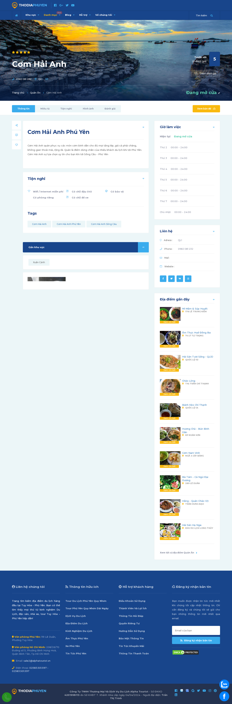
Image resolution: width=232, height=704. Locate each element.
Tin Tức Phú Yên (75, 653)
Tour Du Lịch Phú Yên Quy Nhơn (85, 600)
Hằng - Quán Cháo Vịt (195, 500)
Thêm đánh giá (207, 73)
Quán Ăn (35, 92)
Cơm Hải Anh (39, 224)
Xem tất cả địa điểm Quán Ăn (177, 552)
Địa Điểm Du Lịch (76, 623)
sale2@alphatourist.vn (37, 660)
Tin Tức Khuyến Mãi (131, 646)
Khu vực (31, 14)
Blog (68, 14)
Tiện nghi (66, 108)
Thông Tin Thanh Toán (134, 653)
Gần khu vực (36, 247)
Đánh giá (110, 108)
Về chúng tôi (104, 14)
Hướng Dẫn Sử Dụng (132, 631)
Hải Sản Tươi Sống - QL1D (197, 356)
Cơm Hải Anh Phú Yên (69, 224)
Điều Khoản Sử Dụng (132, 600)
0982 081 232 (23, 79)
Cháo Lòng (188, 380)
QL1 (40, 79)
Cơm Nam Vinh (191, 452)
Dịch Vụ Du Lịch (75, 615)
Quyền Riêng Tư (129, 623)
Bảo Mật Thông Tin (131, 638)
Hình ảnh (88, 108)
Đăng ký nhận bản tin (197, 640)
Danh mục (52, 14)
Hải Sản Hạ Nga (191, 525)
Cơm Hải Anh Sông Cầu (104, 224)
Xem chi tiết (169, 322)
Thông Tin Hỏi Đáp (131, 615)
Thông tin (23, 108)
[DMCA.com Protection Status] (185, 652)
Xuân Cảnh (39, 262)
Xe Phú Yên (72, 646)
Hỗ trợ (83, 14)
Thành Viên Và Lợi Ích (133, 608)
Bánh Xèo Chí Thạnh (194, 404)
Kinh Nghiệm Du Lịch (78, 631)
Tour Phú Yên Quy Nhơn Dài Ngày (87, 608)
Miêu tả (44, 108)
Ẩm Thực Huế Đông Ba (196, 332)
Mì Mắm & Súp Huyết (195, 308)
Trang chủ (18, 92)
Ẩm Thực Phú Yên (76, 638)
